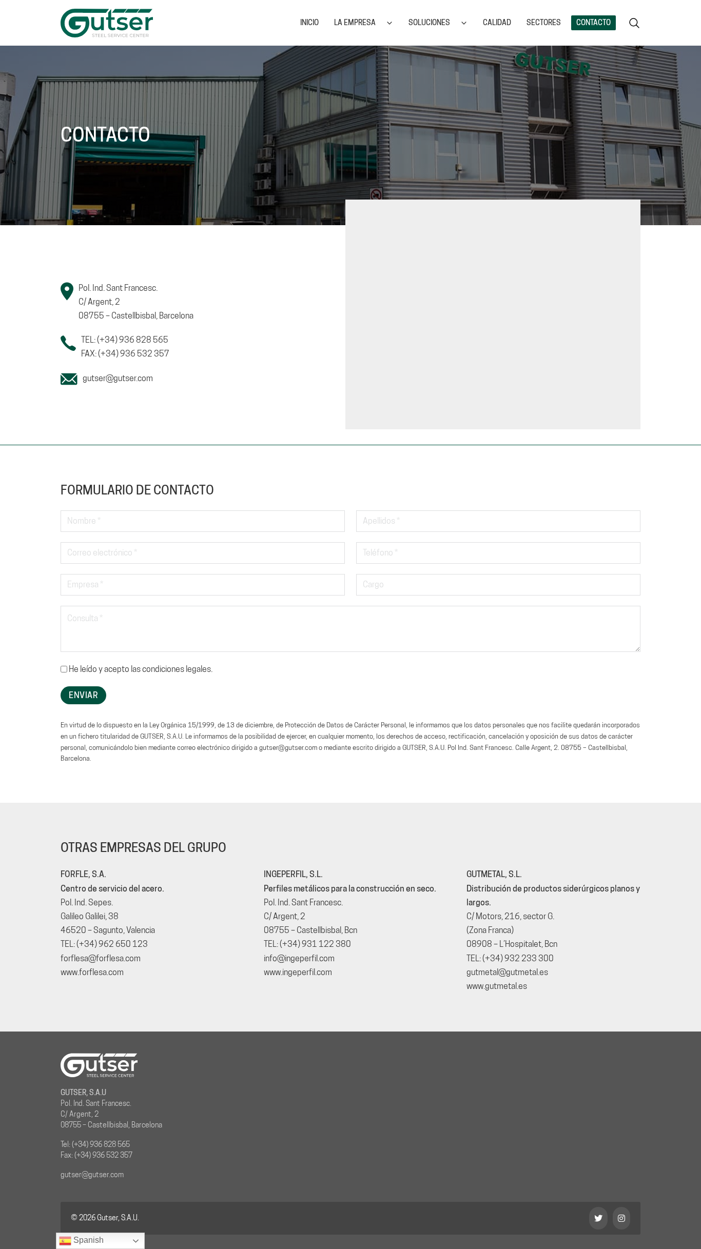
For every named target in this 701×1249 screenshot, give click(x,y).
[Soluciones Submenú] (464, 23)
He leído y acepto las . (140, 669)
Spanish (87, 1240)
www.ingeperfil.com (298, 972)
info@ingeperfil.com (299, 958)
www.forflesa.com (92, 972)
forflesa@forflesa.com (101, 958)
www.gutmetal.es (496, 986)
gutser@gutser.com (118, 378)
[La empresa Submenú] (389, 23)
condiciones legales (176, 669)
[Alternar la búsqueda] (634, 23)
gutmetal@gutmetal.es (507, 972)
